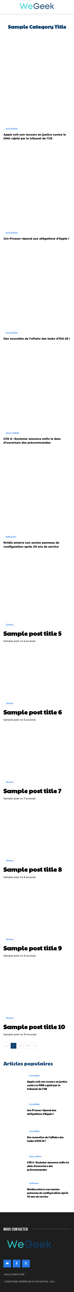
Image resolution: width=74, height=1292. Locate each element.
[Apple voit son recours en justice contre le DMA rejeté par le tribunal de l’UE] (37, 82)
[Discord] (7, 1263)
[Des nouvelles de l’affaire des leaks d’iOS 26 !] (37, 286)
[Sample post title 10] (37, 986)
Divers (9, 624)
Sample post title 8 (32, 869)
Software (11, 536)
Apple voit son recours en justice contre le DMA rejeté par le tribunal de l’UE (47, 1085)
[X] (26, 1263)
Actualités (12, 128)
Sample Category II (42, 34)
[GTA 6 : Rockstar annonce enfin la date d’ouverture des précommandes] (37, 386)
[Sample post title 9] (37, 907)
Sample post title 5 (32, 633)
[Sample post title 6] (37, 671)
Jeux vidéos (12, 432)
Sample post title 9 (32, 947)
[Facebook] (16, 1263)
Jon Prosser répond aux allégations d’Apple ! (36, 238)
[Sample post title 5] (37, 593)
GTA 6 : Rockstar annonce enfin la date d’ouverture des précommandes (48, 1165)
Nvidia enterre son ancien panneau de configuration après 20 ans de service (47, 1192)
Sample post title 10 (34, 1026)
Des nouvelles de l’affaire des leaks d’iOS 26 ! (36, 338)
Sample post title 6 (32, 711)
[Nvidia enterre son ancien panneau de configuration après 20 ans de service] (37, 490)
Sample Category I (15, 34)
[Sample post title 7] (37, 750)
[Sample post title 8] (37, 829)
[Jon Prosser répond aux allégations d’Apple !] (37, 186)
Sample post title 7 (32, 790)
